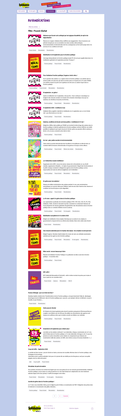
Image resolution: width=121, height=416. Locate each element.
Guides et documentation (75, 11)
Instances (41, 11)
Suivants (65, 396)
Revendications (50, 11)
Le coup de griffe (62, 11)
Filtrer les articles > (34, 27)
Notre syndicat (21, 11)
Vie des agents (32, 11)
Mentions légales (73, 408)
